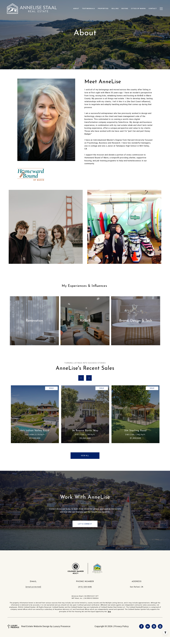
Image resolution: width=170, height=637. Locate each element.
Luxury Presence (61, 626)
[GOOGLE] (154, 626)
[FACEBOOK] (141, 626)
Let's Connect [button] (85, 524)
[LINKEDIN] (147, 626)
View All (85, 456)
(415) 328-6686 (85, 587)
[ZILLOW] (160, 626)
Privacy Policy (121, 626)
